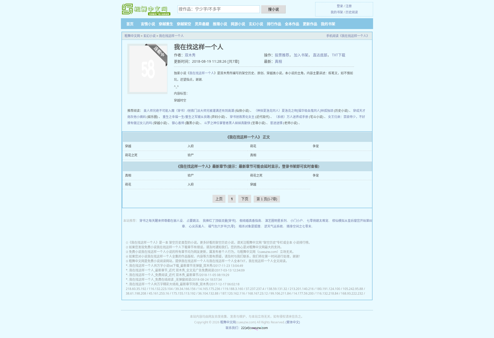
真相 (278, 61)
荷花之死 (131, 155)
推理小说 (220, 23)
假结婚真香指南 (250, 220)
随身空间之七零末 (299, 226)
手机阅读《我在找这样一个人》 (347, 36)
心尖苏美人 (196, 226)
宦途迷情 (276, 123)
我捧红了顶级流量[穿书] (219, 220)
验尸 (191, 155)
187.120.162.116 (233, 293)
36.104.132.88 (208, 293)
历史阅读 (352, 12)
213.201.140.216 (302, 289)
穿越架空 (184, 23)
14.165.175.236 (209, 289)
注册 (349, 6)
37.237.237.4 (255, 289)
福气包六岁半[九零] (221, 226)
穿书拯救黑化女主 (242, 117)
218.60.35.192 (136, 289)
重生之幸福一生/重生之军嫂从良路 (186, 117)
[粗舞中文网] (146, 9)
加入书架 (301, 54)
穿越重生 (166, 23)
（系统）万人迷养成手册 (291, 117)
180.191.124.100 (328, 289)
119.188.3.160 (233, 289)
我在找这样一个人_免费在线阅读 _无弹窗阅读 (160, 279)
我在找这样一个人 (171, 36)
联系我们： (233, 328)
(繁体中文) (293, 322)
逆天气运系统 (273, 226)
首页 (130, 23)
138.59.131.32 (277, 289)
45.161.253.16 (159, 293)
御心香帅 (178, 123)
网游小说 (238, 23)
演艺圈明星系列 (276, 220)
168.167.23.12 (258, 293)
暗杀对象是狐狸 (249, 226)
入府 (191, 146)
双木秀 (190, 54)
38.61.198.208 (136, 293)
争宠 (316, 146)
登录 (340, 6)
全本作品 (292, 23)
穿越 (128, 146)
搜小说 (273, 9)
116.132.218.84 (327, 293)
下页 (244, 198)
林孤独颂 (327, 110)
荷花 (253, 146)
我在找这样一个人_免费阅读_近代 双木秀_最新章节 (164, 275)
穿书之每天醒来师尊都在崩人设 (161, 220)
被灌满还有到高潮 (221, 110)
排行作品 (274, 23)
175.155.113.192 (184, 293)
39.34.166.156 (185, 289)
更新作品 (310, 23)
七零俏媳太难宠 (317, 220)
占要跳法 (193, 220)
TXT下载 (338, 54)
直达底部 (320, 54)
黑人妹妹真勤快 (239, 123)
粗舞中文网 (132, 36)
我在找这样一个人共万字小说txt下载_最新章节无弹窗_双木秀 (171, 265)
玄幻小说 (256, 23)
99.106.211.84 (280, 293)
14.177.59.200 (303, 293)
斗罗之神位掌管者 (216, 123)
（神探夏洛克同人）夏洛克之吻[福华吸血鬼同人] (287, 110)
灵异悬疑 (202, 23)
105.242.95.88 (353, 289)
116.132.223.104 (161, 289)
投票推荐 (282, 54)
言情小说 (148, 23)
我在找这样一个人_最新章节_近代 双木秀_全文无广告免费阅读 (171, 270)
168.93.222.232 (352, 293)
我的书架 (337, 12)
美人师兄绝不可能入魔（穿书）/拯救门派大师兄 (176, 110)
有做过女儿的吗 (141, 123)
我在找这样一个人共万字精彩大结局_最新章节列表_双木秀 (169, 284)
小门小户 (296, 220)
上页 (219, 198)
